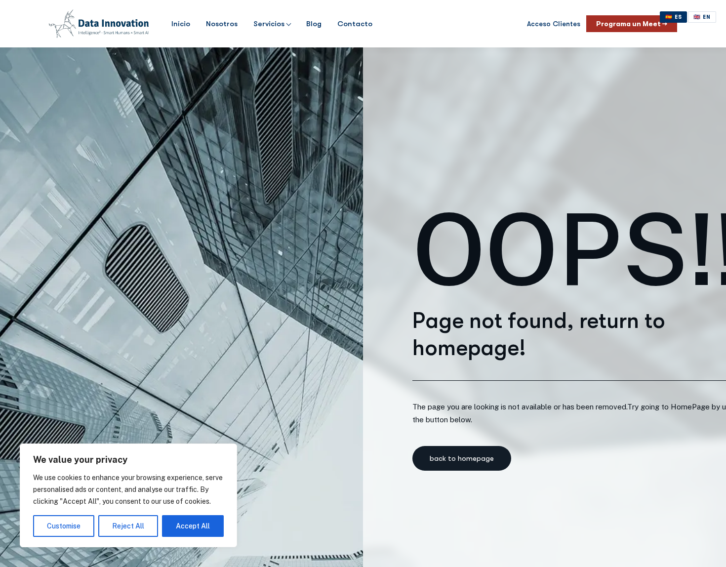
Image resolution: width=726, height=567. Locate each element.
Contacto (354, 23)
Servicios (268, 23)
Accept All (193, 526)
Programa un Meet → (631, 24)
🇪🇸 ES (673, 17)
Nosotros (222, 23)
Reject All (128, 526)
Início (180, 23)
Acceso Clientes (553, 24)
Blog (314, 23)
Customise (64, 526)
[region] (128, 495)
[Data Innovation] (99, 23)
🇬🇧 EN (702, 17)
